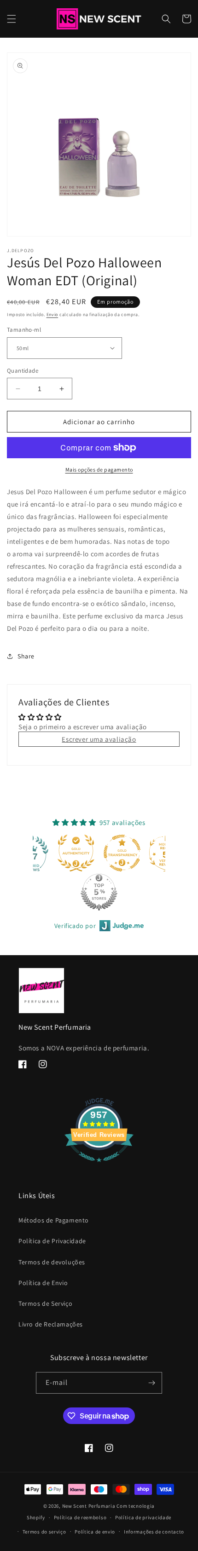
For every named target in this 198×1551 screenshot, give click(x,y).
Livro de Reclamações (50, 1324)
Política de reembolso (80, 1517)
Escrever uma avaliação (99, 739)
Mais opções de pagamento (99, 469)
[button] (11, 19)
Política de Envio (43, 1283)
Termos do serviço (44, 1531)
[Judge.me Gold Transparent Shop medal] (82, 853)
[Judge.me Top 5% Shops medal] (59, 892)
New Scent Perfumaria (89, 1506)
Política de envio (95, 1531)
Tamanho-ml (24, 330)
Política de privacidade (143, 1517)
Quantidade (22, 371)
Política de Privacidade (52, 1241)
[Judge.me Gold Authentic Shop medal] (36, 853)
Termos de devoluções (51, 1262)
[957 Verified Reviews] (99, 1166)
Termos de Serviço (45, 1303)
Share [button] (26, 656)
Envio (52, 314)
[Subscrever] (151, 1383)
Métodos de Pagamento (53, 1220)
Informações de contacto (154, 1531)
